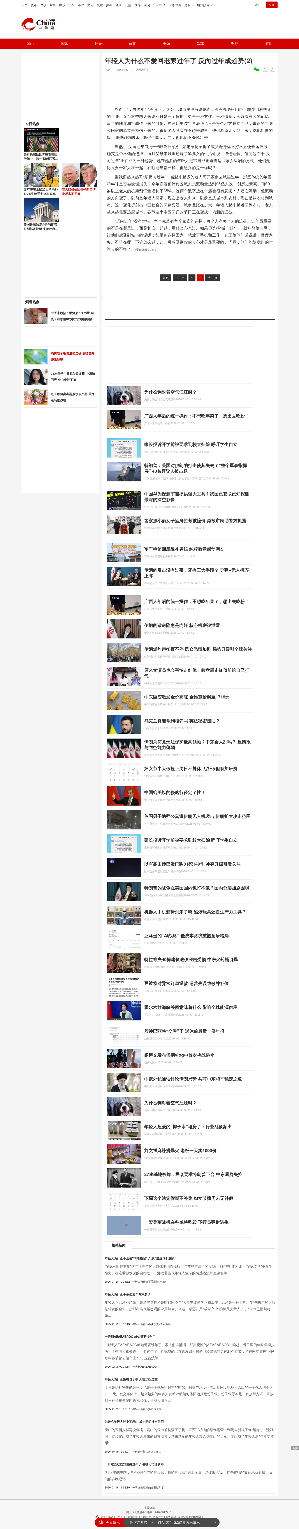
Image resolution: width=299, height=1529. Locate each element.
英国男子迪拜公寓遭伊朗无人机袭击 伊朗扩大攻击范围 (197, 816)
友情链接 (183, 1516)
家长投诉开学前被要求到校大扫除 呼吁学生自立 (190, 444)
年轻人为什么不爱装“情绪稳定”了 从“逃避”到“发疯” (140, 1258)
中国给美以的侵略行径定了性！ (175, 792)
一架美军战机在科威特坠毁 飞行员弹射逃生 (186, 1222)
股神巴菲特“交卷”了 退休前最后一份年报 (184, 1031)
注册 (257, 5)
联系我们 (133, 1516)
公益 (128, 5)
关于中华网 (107, 1516)
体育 (132, 43)
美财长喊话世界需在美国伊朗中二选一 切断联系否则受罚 (41, 158)
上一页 (180, 278)
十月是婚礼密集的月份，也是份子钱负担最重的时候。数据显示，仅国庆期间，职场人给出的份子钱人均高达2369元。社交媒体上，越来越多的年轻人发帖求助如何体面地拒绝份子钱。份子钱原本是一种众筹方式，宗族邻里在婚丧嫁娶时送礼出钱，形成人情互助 (189, 1394)
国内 (30, 43)
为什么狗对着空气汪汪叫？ (170, 392)
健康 (119, 5)
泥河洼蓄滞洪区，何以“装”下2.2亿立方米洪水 (165, 1522)
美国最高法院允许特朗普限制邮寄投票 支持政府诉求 (41, 228)
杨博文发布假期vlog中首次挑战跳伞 (179, 1055)
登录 (271, 5)
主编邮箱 (149, 1507)
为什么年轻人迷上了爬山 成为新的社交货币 (134, 1421)
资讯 (34, 5)
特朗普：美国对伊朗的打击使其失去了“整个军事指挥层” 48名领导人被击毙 (195, 468)
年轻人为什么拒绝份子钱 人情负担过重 (131, 1379)
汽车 (72, 5)
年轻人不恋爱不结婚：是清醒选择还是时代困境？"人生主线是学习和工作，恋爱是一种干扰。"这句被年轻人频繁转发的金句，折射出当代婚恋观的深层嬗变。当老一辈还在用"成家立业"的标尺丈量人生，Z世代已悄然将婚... (190, 1309)
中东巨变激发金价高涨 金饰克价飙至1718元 (187, 696)
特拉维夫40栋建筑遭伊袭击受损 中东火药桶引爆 (191, 959)
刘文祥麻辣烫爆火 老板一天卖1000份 (180, 1150)
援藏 (100, 5)
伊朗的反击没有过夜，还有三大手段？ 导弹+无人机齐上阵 (196, 573)
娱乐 (62, 5)
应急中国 (175, 5)
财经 (53, 5)
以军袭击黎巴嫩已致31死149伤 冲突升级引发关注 (192, 864)
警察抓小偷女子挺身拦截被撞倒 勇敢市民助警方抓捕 (195, 520)
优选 (137, 5)
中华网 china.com (40, 24)
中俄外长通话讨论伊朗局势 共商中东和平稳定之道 (193, 1078)
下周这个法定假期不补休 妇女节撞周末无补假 (188, 1198)
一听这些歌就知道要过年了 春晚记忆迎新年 (134, 1464)
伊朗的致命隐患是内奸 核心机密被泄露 (182, 625)
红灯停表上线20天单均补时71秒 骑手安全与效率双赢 (41, 193)
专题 (166, 43)
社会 (98, 43)
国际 (64, 43)
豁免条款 (170, 1516)
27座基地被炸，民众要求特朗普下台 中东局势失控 (193, 1174)
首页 (24, 5)
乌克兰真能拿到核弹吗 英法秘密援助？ (182, 720)
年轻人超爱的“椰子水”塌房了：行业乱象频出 (188, 1126)
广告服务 (121, 1516)
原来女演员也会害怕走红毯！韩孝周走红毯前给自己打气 (196, 673)
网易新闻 (142, 69)
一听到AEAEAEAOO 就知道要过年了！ (132, 1336)
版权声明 (158, 1516)
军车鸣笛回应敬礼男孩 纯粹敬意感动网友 (184, 549)
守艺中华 (159, 5)
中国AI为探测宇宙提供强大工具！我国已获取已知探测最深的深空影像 (196, 496)
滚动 (268, 43)
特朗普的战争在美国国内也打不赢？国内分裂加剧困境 (196, 887)
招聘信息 (146, 1516)
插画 (109, 5)
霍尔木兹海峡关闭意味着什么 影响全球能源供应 (190, 1007)
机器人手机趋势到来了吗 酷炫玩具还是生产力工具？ (195, 911)
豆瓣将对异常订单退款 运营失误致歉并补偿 (186, 983)
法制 (147, 5)
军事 (43, 5)
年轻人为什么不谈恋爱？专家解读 (128, 1294)
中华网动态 (197, 1516)
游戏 (81, 5)
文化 (90, 5)
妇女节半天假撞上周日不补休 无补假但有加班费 (190, 768)
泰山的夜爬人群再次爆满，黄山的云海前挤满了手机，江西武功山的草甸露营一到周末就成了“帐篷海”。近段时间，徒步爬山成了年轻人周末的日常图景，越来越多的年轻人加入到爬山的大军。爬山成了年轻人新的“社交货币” (190, 1436)
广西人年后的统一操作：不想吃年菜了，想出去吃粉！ (196, 415)
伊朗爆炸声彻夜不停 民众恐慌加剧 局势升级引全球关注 (198, 649)
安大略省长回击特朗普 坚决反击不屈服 (79, 191)
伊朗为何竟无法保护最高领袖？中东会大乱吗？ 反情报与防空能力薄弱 (197, 744)
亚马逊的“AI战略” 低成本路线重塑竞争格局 (186, 935)
